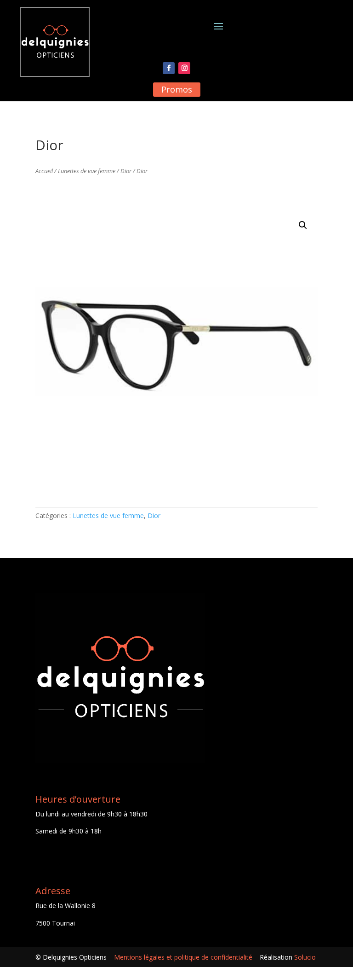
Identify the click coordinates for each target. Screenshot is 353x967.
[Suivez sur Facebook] (169, 68)
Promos (176, 89)
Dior (125, 171)
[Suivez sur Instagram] (184, 68)
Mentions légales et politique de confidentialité (183, 957)
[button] (303, 225)
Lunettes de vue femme (86, 171)
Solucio (305, 957)
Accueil (44, 171)
